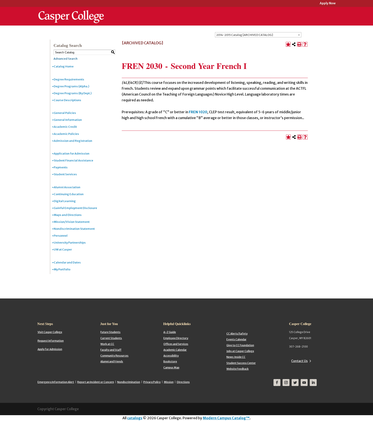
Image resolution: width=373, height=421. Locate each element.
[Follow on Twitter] (295, 382)
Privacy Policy (152, 382)
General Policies (65, 113)
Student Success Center (241, 363)
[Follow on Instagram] (286, 382)
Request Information (51, 340)
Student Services (65, 174)
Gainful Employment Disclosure (75, 208)
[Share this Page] (293, 44)
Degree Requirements (69, 79)
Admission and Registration (73, 141)
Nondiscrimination (128, 382)
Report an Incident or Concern (95, 382)
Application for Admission (71, 153)
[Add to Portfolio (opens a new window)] (288, 44)
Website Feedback (237, 368)
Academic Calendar (175, 349)
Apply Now (328, 3)
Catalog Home (64, 66)
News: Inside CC (235, 357)
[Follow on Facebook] (276, 382)
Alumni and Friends (111, 361)
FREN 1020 (198, 112)
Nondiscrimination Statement (74, 229)
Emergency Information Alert (56, 382)
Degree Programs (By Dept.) (73, 93)
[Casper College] (71, 12)
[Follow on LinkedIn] (313, 382)
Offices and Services (175, 344)
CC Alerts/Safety (237, 333)
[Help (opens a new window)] (305, 44)
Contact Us (299, 361)
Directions (183, 382)
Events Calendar (236, 339)
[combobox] (258, 34)
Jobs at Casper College (240, 351)
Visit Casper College (50, 332)
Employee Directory (175, 338)
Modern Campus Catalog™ (226, 418)
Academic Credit (65, 127)
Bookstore (170, 361)
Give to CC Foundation (240, 345)
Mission (169, 382)
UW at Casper (63, 249)
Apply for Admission (50, 349)
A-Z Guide (169, 332)
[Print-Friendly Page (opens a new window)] (299, 44)
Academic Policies (66, 134)
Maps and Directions (68, 215)
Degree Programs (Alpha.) (71, 86)
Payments (61, 167)
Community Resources (114, 355)
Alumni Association (67, 187)
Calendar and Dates (67, 262)
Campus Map (171, 367)
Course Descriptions (67, 100)
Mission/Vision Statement (72, 222)
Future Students (110, 332)
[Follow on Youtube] (304, 382)
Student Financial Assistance (73, 160)
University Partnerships (70, 242)
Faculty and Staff (110, 349)
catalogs (134, 418)
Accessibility (171, 355)
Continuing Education (69, 194)
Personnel (61, 236)
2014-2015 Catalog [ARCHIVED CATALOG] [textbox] (244, 35)
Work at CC (107, 344)
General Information (68, 120)
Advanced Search (65, 59)
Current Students (111, 338)
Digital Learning (65, 201)
